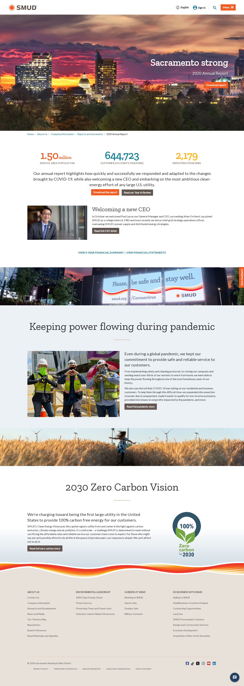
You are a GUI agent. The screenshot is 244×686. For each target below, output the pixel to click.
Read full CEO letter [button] (105, 230)
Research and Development (41, 608)
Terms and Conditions (65, 669)
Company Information (38, 603)
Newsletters (34, 624)
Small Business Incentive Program (190, 603)
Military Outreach (133, 613)
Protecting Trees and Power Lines (94, 608)
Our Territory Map (36, 619)
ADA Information (91, 669)
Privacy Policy (40, 669)
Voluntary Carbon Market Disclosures (95, 613)
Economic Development (185, 630)
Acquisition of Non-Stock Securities (191, 635)
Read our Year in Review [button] (137, 192)
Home (30, 134)
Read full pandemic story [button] (141, 406)
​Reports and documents (90, 134)
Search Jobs (130, 603)
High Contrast (143, 669)
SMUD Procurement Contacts (188, 619)
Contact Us (33, 597)
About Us (42, 134)
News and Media (35, 613)
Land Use (178, 613)
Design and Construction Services (190, 624)
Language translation (118, 669)
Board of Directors (36, 630)
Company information (62, 134)
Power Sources (84, 603)
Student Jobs (131, 608)
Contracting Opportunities (187, 608)
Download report (216, 84)
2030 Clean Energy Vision (89, 597)
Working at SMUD (133, 597)
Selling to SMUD (181, 597)
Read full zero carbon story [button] (45, 548)
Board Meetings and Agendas (42, 635)
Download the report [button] (105, 192)
